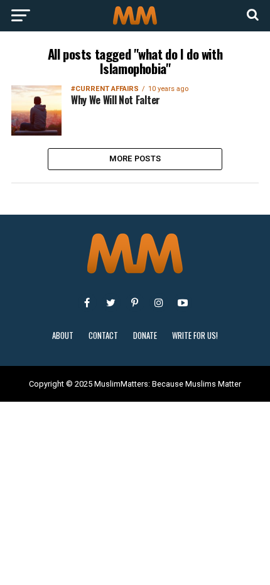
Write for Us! (195, 335)
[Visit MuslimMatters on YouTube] (182, 302)
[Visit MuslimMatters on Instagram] (158, 302)
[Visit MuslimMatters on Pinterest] (135, 302)
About (62, 335)
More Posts (135, 158)
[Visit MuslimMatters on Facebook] (87, 302)
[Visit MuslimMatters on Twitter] (111, 302)
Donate (145, 335)
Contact (103, 335)
